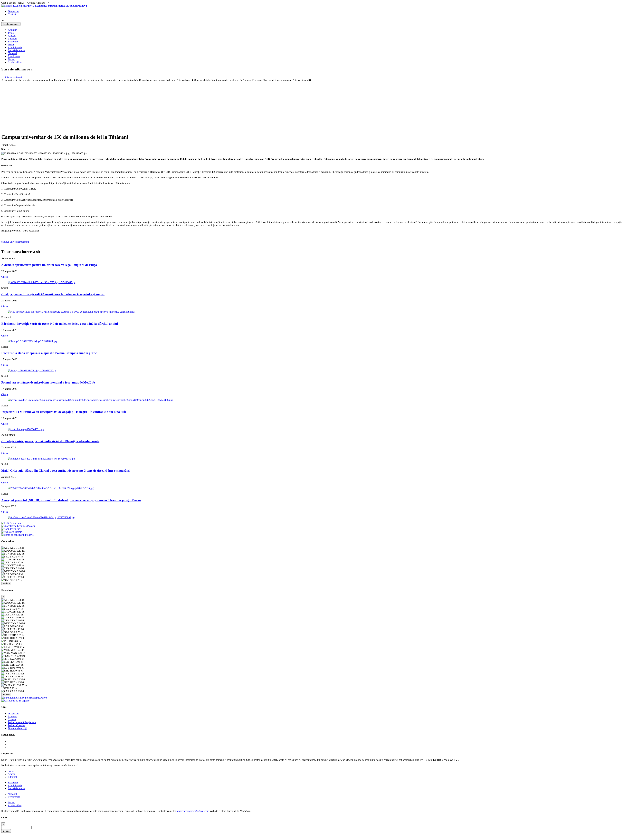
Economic (13, 41)
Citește (4, 276)
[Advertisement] (314, 106)
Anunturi (12, 29)
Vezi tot (6, 583)
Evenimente (14, 56)
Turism (11, 59)
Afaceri (12, 35)
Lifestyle (12, 38)
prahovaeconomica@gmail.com (192, 811)
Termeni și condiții (17, 728)
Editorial (12, 777)
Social (11, 32)
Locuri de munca (16, 50)
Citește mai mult (13, 77)
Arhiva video (14, 62)
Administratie (15, 47)
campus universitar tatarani (15, 241)
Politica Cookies (16, 725)
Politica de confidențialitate (22, 722)
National (12, 53)
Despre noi (13, 11)
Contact (12, 14)
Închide (6, 694)
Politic (11, 44)
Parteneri (12, 716)
